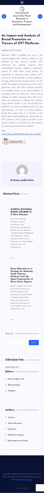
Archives (11, 417)
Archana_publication (22, 180)
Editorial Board (14, 385)
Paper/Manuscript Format (18, 441)
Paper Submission (15, 423)
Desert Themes (26, 480)
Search (9, 333)
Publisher (11, 391)
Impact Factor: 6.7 (12, 367)
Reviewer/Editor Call (16, 379)
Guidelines (12, 429)
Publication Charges (16, 435)
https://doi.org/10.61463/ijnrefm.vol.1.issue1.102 (21, 134)
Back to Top (23, 488)
